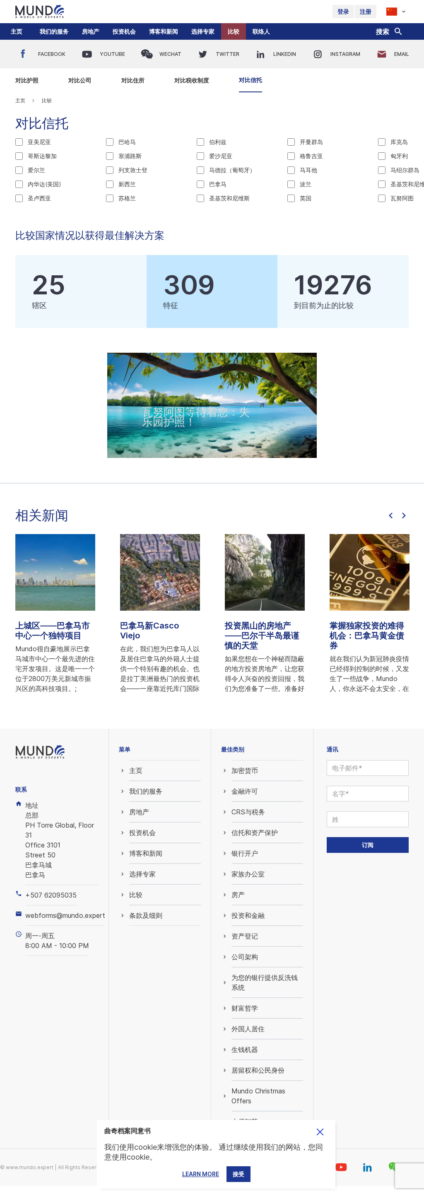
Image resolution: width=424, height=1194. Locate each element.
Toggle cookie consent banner (320, 1132)
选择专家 (202, 31)
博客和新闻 (163, 31)
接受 (238, 1173)
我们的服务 (54, 31)
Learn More (200, 1173)
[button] (54, 31)
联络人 (261, 31)
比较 (233, 31)
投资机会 (124, 31)
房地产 (90, 31)
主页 (16, 31)
